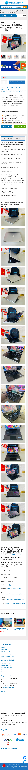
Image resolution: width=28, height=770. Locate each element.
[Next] (23, 43)
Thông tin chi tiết (7, 138)
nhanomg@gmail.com (10, 585)
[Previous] (3, 43)
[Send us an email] (8, 740)
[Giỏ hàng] (26, 2)
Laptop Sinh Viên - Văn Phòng (7, 12)
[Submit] (25, 7)
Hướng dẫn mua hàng (6, 667)
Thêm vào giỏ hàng (16, 82)
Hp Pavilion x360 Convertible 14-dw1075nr (12, 91)
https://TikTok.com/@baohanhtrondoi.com (16, 603)
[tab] (7, 138)
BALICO (17, 764)
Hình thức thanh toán (6, 665)
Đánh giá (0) (19, 138)
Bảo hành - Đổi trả (5, 663)
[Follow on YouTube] (8, 743)
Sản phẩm (9, 11)
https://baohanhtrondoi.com (13, 588)
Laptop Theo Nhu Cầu (19, 11)
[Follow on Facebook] (5, 740)
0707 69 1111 (16, 555)
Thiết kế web (12, 764)
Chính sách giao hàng (6, 669)
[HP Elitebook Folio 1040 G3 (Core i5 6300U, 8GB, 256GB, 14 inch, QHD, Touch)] (19, 622)
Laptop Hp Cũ (9, 87)
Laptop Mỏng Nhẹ (16, 87)
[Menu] (2, 3)
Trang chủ (2, 11)
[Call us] (10, 740)
